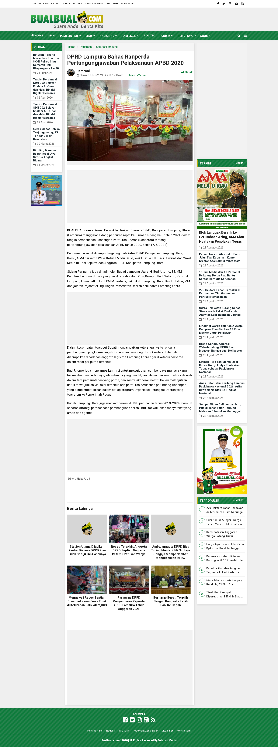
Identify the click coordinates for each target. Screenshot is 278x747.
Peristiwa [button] (185, 36)
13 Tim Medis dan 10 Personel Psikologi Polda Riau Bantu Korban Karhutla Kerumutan (219, 275)
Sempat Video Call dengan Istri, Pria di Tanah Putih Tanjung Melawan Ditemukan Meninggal (220, 408)
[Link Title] (125, 720)
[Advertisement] (130, 196)
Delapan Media (167, 740)
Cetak (188, 72)
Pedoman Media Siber (90, 4)
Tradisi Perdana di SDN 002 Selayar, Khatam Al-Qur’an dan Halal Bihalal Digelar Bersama (45, 111)
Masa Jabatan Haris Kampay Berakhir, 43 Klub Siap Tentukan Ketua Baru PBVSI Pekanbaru (224, 583)
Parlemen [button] (129, 36)
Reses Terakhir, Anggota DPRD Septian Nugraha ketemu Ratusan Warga (129, 550)
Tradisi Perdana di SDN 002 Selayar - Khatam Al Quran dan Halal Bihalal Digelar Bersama (45, 86)
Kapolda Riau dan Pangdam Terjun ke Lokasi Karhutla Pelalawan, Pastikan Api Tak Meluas (224, 571)
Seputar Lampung (107, 46)
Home (38, 35)
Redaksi (55, 4)
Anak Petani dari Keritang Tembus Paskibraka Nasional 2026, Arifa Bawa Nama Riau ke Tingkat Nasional (222, 388)
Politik (149, 35)
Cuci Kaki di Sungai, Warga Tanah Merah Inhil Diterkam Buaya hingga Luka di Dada (224, 522)
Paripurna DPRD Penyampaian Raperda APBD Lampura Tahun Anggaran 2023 (129, 603)
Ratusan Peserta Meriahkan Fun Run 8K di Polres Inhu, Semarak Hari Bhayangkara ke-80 (46, 61)
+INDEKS (238, 163)
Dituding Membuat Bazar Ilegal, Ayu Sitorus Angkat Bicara (45, 155)
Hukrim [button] (164, 36)
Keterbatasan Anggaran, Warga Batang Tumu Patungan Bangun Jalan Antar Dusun (225, 534)
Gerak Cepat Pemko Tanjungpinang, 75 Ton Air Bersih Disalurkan (46, 134)
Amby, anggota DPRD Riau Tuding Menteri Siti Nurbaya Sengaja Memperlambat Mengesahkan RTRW (170, 552)
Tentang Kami (40, 4)
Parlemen (86, 46)
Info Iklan (69, 4)
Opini (51, 35)
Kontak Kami (128, 4)
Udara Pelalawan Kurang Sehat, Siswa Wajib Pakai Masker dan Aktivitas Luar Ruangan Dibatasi (220, 311)
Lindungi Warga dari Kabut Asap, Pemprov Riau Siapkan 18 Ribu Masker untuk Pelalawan (221, 329)
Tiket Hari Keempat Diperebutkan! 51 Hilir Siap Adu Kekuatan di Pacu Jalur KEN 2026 (224, 595)
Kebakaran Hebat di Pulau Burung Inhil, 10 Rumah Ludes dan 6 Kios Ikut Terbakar (225, 559)
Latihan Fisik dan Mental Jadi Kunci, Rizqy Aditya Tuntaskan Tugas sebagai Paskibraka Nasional (219, 367)
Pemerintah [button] (69, 36)
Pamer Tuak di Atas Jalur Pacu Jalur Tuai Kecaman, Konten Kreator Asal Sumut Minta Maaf (220, 257)
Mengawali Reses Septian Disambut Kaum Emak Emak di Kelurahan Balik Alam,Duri (87, 601)
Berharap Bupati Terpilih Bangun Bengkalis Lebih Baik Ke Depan (170, 601)
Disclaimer (112, 4)
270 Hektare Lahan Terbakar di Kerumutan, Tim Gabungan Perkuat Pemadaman (219, 293)
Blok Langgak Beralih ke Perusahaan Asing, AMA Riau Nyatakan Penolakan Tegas (221, 236)
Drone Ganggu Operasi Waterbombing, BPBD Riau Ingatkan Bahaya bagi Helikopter (220, 347)
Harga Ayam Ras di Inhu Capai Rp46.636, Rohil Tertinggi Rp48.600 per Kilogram (225, 547)
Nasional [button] (106, 36)
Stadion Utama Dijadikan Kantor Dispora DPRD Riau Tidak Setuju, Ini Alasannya (87, 550)
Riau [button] (88, 36)
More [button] (204, 36)
